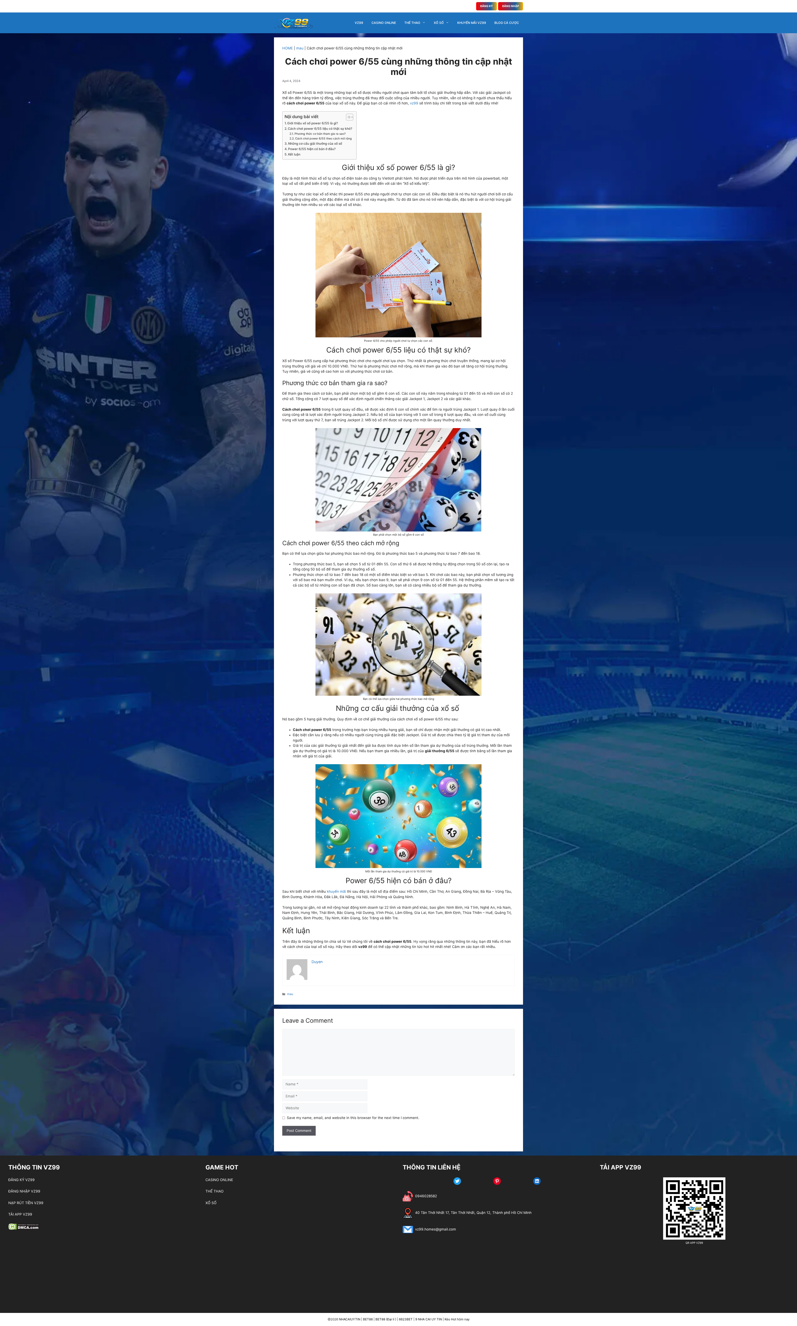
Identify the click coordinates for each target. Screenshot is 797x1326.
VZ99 (359, 23)
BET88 (368, 1319)
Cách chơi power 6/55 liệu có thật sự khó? (320, 129)
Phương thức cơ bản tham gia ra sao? (320, 133)
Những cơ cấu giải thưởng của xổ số (315, 144)
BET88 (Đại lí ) (385, 1319)
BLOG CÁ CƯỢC (506, 23)
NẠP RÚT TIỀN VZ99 (25, 1203)
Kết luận (294, 154)
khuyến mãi (336, 891)
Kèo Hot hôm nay (457, 1319)
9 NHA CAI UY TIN (428, 1319)
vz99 (414, 103)
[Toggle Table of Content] (347, 117)
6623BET (406, 1319)
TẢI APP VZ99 (20, 1214)
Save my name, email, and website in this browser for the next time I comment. (353, 1118)
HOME (287, 48)
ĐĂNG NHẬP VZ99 (24, 1191)
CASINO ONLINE (384, 23)
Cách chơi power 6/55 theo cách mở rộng (323, 138)
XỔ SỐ (439, 23)
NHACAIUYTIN (349, 1319)
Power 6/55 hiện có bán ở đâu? (312, 149)
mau (299, 48)
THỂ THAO (412, 23)
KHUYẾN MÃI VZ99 (471, 23)
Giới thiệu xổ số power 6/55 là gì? (312, 123)
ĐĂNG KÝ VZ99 (21, 1180)
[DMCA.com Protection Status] (23, 1229)
